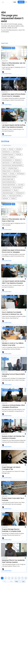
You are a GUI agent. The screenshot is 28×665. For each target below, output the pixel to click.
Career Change (16, 151)
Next (16, 581)
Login (14, 2)
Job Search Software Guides (7, 179)
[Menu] (26, 2)
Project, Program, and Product (15, 195)
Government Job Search (7, 160)
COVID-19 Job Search (17, 162)
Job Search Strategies (17, 187)
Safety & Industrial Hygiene (7, 193)
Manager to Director (6, 171)
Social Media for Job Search (7, 154)
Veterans (4, 195)
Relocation (11, 149)
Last (23, 581)
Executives (4, 157)
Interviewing (18, 149)
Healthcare (13, 198)
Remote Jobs (18, 154)
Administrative (5, 198)
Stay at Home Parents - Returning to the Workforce (12, 165)
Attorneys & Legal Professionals (8, 184)
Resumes (16, 190)
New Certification (20, 173)
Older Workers (16, 171)
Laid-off (3, 168)
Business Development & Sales (8, 182)
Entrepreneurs (18, 160)
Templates (12, 157)
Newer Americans (6, 162)
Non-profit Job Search (6, 190)
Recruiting (12, 173)
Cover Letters (20, 184)
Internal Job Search (6, 187)
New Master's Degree (12, 168)
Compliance (4, 173)
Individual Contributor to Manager (9, 176)
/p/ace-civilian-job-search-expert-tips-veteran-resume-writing (12, 25)
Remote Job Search (20, 193)
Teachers (4, 149)
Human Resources (6, 151)
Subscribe (21, 2)
